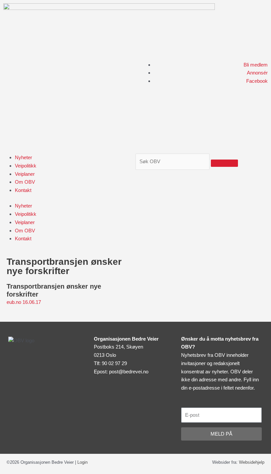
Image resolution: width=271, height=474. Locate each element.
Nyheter (23, 157)
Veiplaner (25, 174)
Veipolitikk (25, 165)
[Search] (224, 163)
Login (82, 462)
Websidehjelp (251, 462)
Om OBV (25, 182)
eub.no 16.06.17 (24, 302)
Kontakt (23, 190)
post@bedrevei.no (128, 371)
